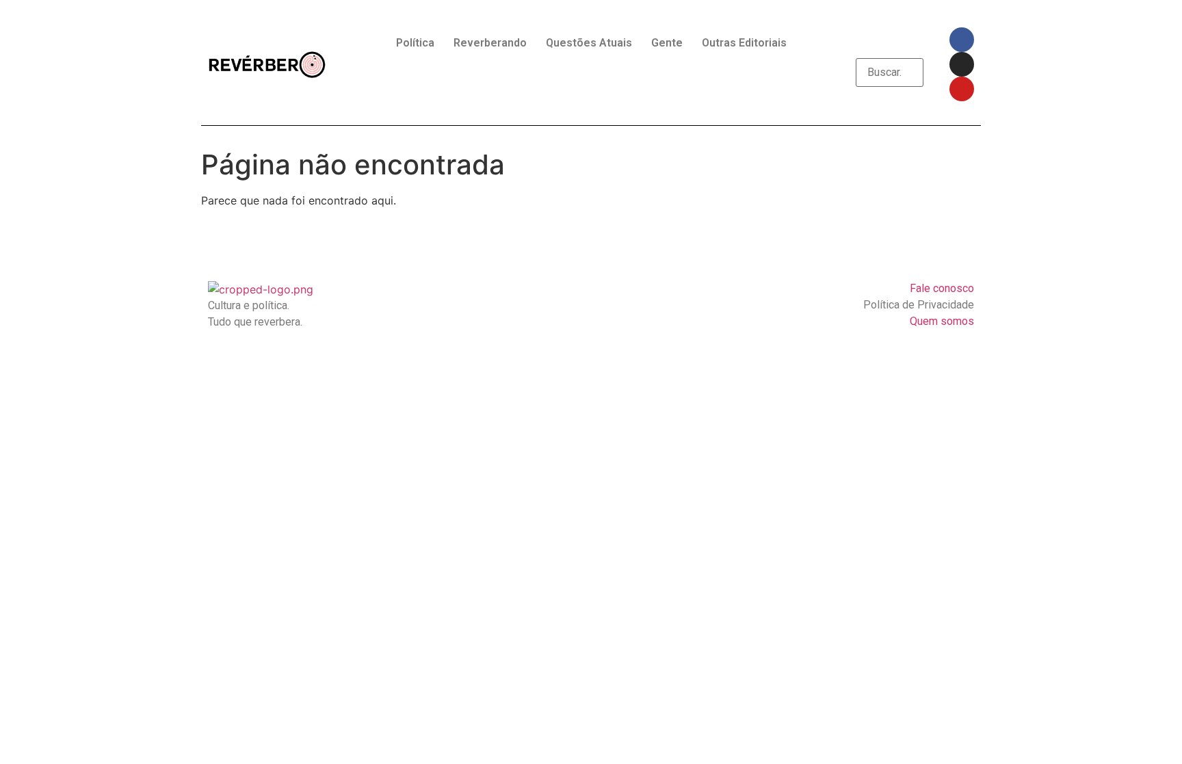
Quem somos (942, 321)
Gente (667, 42)
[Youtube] (961, 89)
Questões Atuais (589, 42)
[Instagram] (961, 64)
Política (415, 42)
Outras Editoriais (744, 42)
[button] (889, 50)
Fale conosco (942, 288)
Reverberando (490, 42)
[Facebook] (961, 39)
